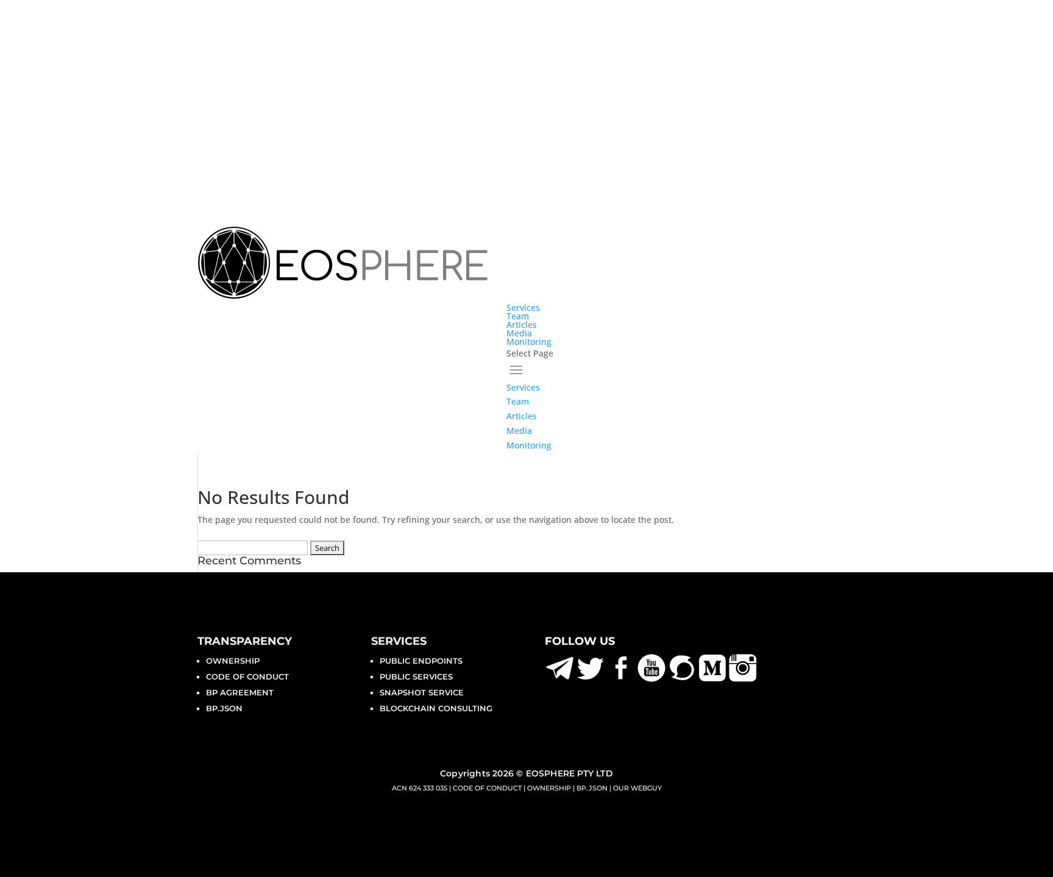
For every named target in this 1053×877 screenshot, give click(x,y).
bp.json (224, 708)
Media (519, 333)
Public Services (416, 676)
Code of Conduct (247, 676)
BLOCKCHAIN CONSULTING (436, 708)
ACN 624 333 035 (419, 788)
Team (517, 316)
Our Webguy (637, 788)
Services (523, 307)
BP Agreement (240, 692)
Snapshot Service (422, 692)
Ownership (233, 661)
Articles (521, 324)
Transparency (244, 641)
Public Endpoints (421, 661)
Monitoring (528, 341)
